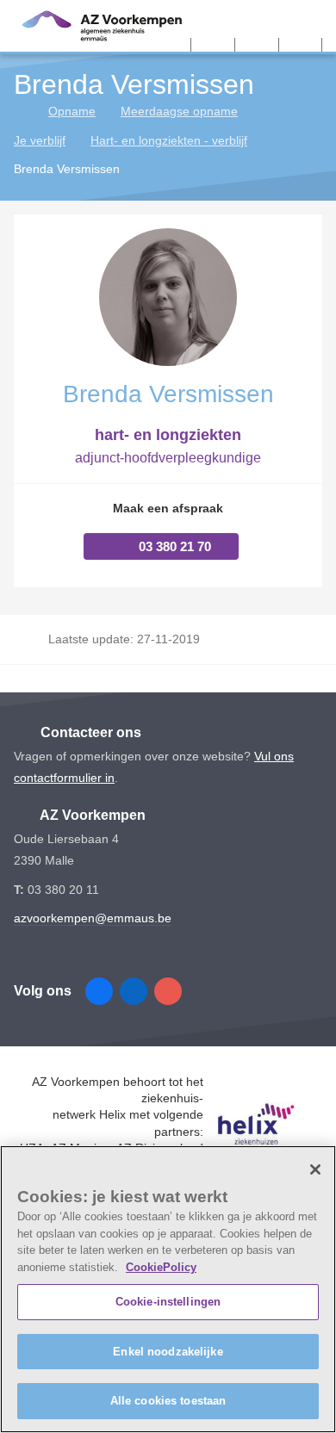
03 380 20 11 (63, 889)
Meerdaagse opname (179, 111)
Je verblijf (39, 140)
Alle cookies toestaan (168, 1400)
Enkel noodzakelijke (167, 1351)
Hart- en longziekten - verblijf (168, 140)
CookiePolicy (161, 1267)
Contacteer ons (89, 732)
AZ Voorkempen (91, 815)
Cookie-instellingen (168, 1301)
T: (21, 889)
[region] (168, 1289)
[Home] (20, 111)
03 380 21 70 (175, 546)
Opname (72, 111)
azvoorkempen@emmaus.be (92, 918)
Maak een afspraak (168, 508)
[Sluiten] (315, 1169)
